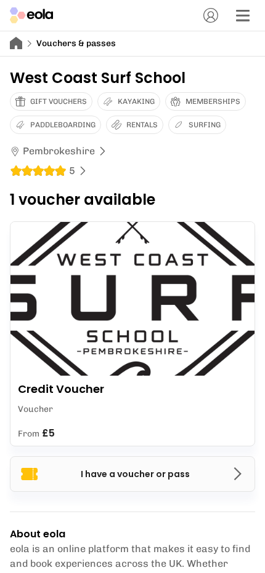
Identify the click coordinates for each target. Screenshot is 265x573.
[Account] (210, 15)
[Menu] (242, 15)
